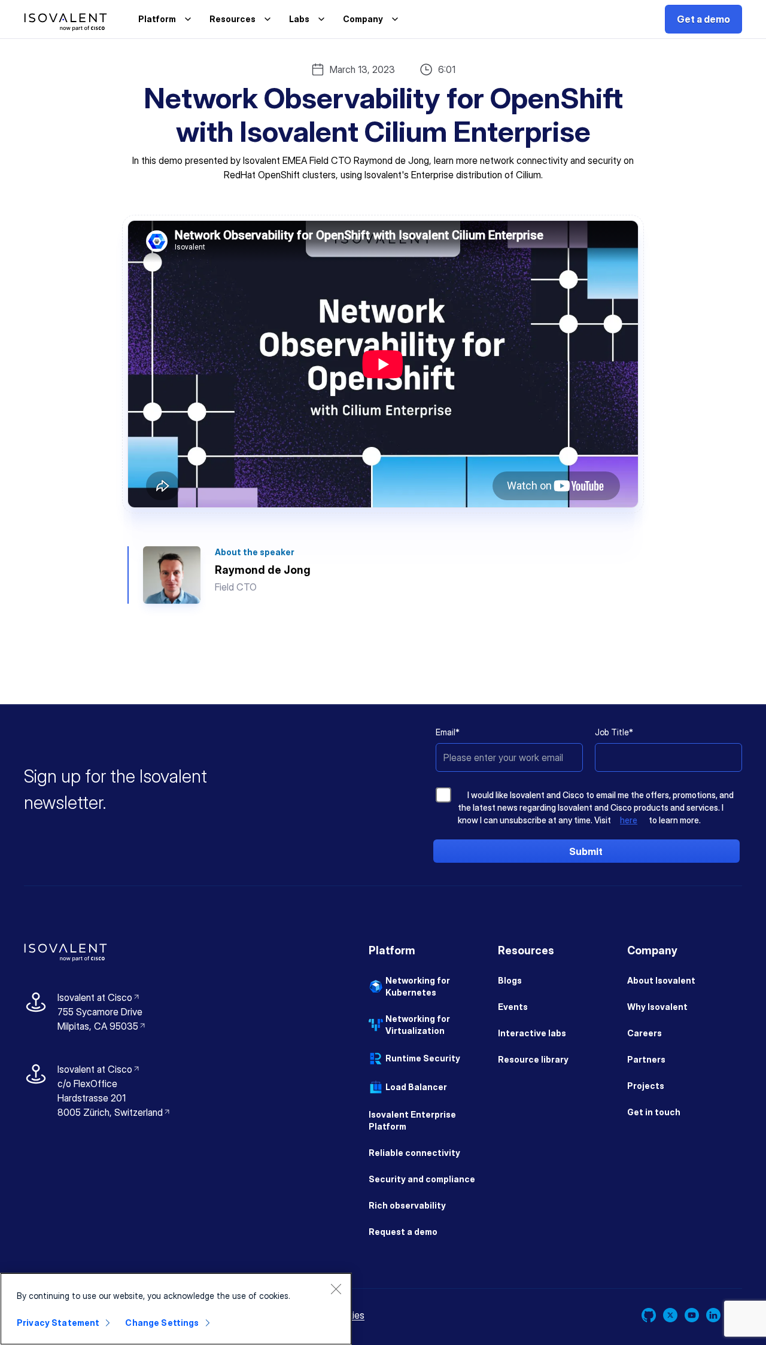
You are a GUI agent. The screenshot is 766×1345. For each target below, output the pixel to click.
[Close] (336, 1289)
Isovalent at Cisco (99, 997)
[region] (176, 1309)
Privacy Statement (58, 1322)
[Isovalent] (65, 22)
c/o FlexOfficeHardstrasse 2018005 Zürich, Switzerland (110, 1098)
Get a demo (703, 19)
